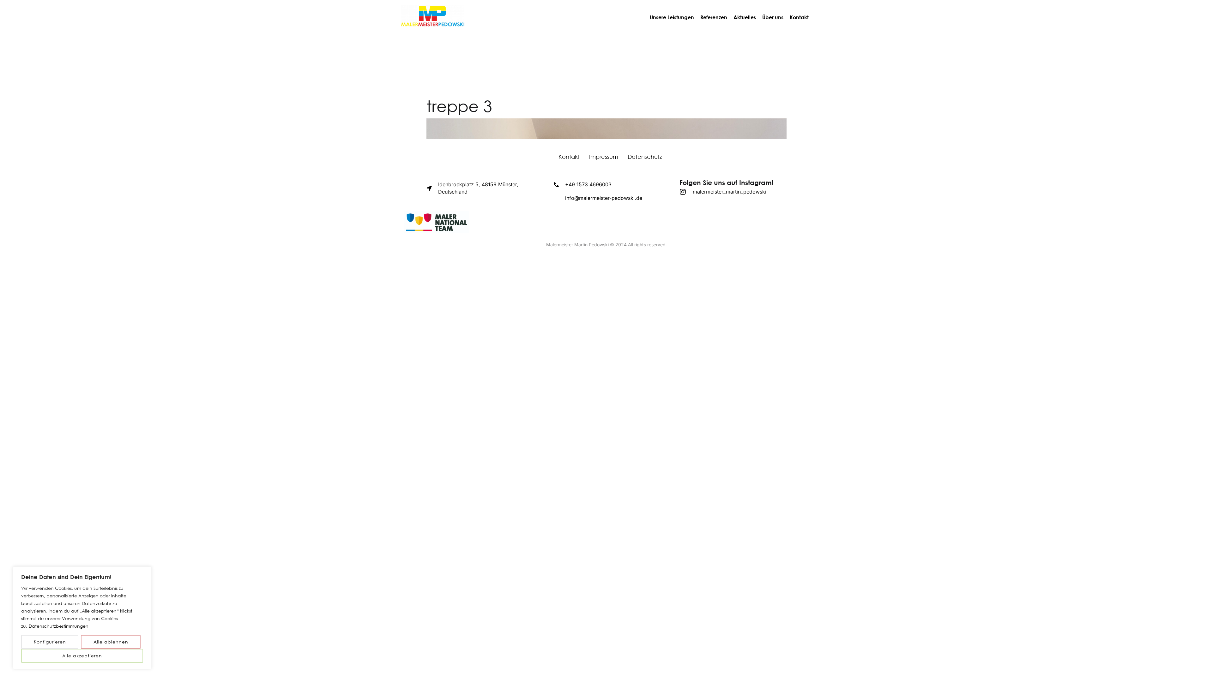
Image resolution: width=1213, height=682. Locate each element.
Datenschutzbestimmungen (58, 626)
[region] (82, 617)
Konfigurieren (50, 642)
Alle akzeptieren (82, 656)
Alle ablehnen (111, 642)
